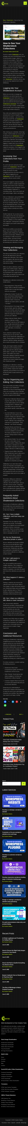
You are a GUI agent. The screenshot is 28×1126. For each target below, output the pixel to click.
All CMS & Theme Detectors (8, 1106)
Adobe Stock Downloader (7, 1046)
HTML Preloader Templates (8, 1091)
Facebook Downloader (6, 1072)
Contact (3, 1065)
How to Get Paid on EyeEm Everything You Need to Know (13, 963)
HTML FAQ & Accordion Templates (9, 1089)
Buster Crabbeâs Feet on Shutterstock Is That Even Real (13, 976)
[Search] (24, 783)
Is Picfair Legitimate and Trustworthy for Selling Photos (13, 939)
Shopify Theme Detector (7, 1102)
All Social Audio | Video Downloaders (10, 1080)
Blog (4, 20)
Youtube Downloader (6, 1074)
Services (3, 1059)
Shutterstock (10, 20)
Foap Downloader (5, 1048)
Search (4, 780)
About (2, 1057)
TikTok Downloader (5, 1078)
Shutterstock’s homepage (9, 103)
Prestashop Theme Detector (8, 1104)
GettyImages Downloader (7, 1044)
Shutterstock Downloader (7, 1042)
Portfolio (3, 1061)
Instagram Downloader (6, 1076)
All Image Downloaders (7, 1050)
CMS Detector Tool (5, 1098)
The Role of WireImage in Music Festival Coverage (11, 988)
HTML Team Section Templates (8, 1087)
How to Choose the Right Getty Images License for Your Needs (13, 951)
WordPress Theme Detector (8, 1100)
